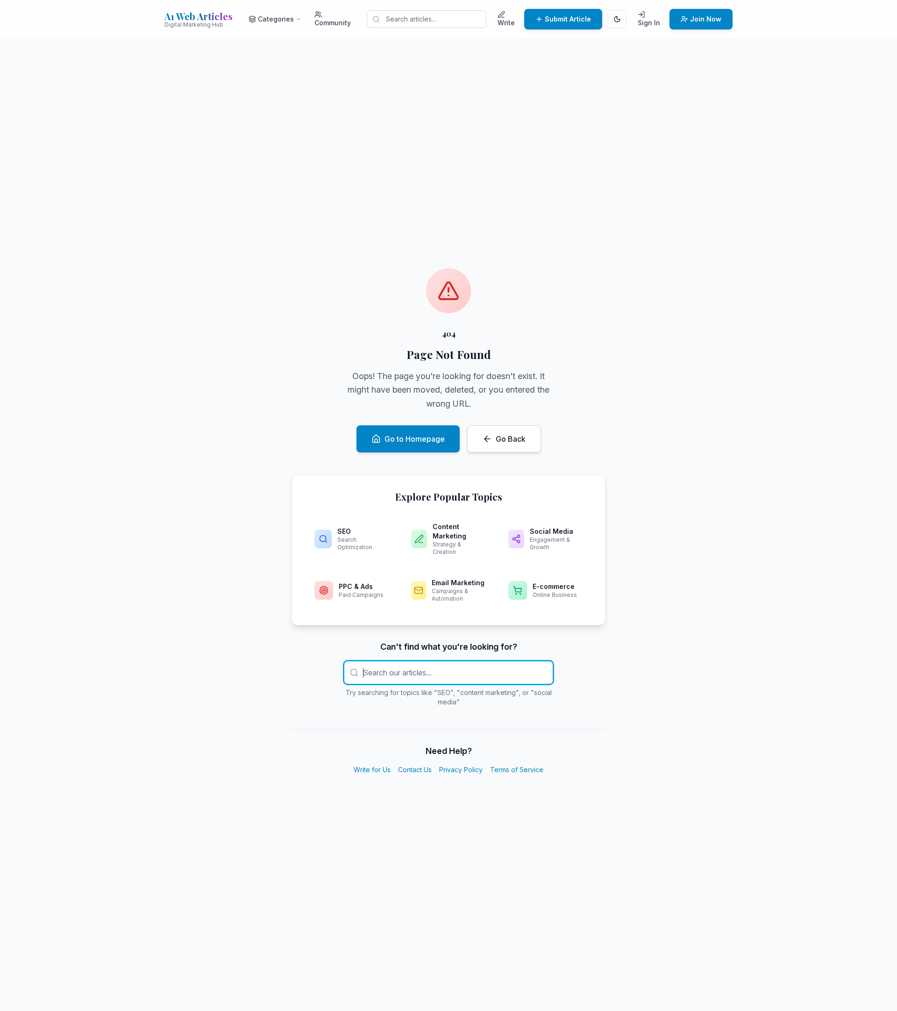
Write (506, 23)
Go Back (511, 439)
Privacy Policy (461, 770)
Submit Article (568, 19)
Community (332, 23)
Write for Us (372, 770)
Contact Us (415, 770)
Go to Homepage (414, 439)
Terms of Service (516, 770)
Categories (276, 19)
